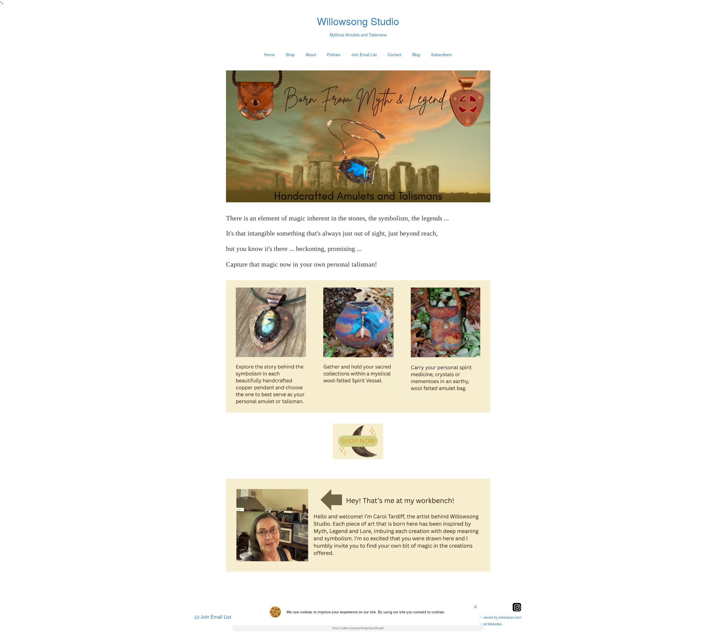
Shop (290, 54)
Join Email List (364, 54)
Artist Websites (490, 623)
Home (269, 54)
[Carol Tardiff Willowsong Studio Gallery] (358, 441)
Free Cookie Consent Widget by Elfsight (358, 628)
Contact (394, 54)
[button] (475, 607)
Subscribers (441, 54)
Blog (416, 54)
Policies (333, 54)
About (311, 54)
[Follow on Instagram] (516, 609)
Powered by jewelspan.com (500, 617)
